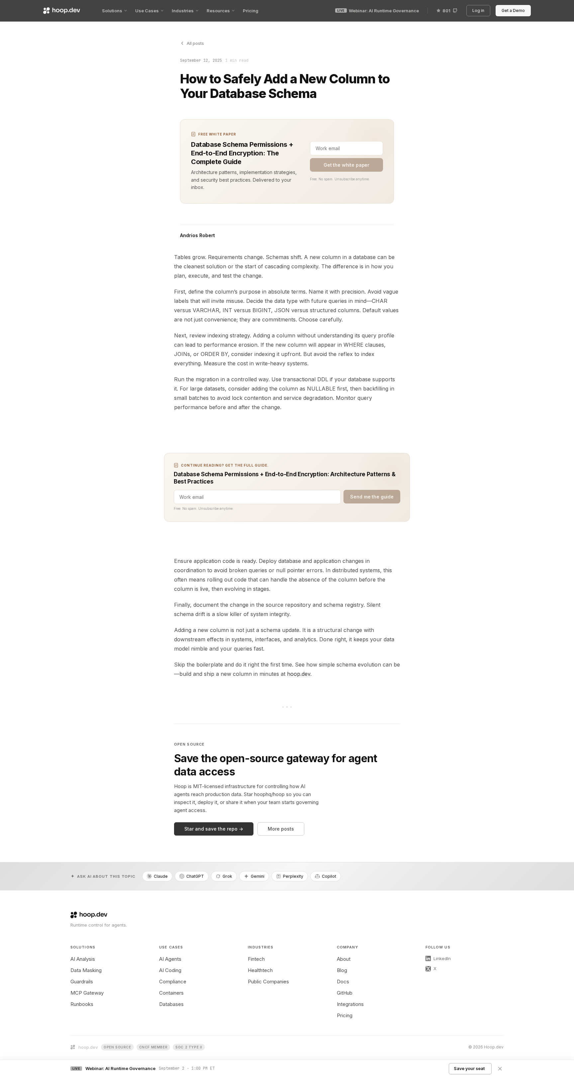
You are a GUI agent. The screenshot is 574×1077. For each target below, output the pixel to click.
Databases (171, 1004)
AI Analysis (82, 959)
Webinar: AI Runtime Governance (378, 10)
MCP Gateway (87, 993)
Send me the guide (372, 496)
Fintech (256, 959)
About (343, 959)
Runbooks (81, 1004)
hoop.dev (298, 674)
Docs (343, 981)
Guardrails (81, 981)
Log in (479, 10)
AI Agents (170, 959)
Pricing (250, 10)
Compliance (172, 981)
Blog (342, 970)
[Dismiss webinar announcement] (500, 1068)
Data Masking (86, 970)
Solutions (112, 10)
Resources (218, 10)
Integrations (350, 1004)
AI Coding (170, 970)
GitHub (344, 993)
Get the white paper (346, 165)
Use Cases (147, 10)
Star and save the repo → (213, 829)
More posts (281, 829)
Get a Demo (514, 10)
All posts (195, 43)
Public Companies (268, 981)
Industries (183, 10)
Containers (171, 993)
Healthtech (260, 970)
